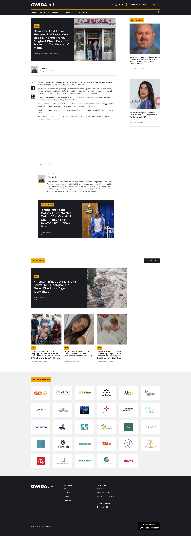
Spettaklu (44, 12)
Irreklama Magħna (105, 497)
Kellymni (83, 12)
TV (74, 12)
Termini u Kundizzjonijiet (41, 527)
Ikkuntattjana (103, 493)
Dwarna (100, 489)
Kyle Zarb (43, 68)
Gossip (55, 12)
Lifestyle (65, 12)
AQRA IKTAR (151, 261)
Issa (34, 12)
